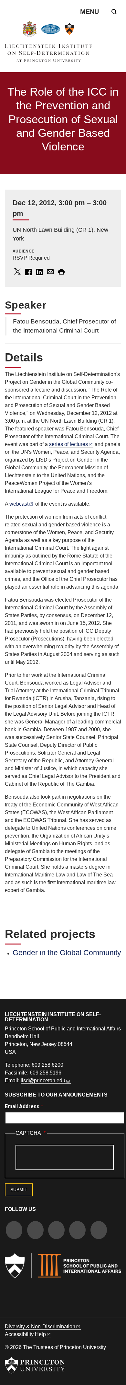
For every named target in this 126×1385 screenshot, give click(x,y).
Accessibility (25, 1334)
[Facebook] (14, 1231)
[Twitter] (35, 1231)
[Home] (48, 44)
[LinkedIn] (77, 1231)
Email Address (22, 1106)
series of (68, 444)
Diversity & (40, 1326)
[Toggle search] (114, 12)
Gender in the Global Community (67, 952)
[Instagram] (56, 1231)
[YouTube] (98, 1231)
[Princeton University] (35, 1365)
